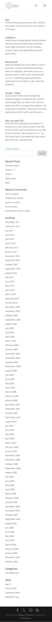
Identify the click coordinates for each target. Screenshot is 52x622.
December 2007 (12, 404)
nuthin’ (8, 174)
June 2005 (9, 532)
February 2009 (12, 345)
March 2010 (10, 294)
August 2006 (11, 472)
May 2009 (9, 332)
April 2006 (10, 489)
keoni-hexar (11, 62)
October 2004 (11, 561)
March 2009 (10, 341)
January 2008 (11, 400)
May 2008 (9, 383)
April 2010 (10, 290)
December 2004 (12, 557)
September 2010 (13, 268)
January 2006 (11, 502)
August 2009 (11, 324)
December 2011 (12, 222)
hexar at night (23, 210)
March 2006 (10, 493)
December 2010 (12, 256)
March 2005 (10, 544)
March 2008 (10, 392)
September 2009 (13, 319)
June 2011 (9, 235)
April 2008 (10, 387)
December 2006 (12, 455)
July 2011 (9, 230)
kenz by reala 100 (14, 120)
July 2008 (9, 375)
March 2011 (10, 243)
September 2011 (13, 226)
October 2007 (11, 413)
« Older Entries (12, 149)
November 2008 (12, 358)
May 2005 (9, 536)
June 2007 (9, 430)
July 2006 (9, 476)
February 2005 (12, 549)
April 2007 (10, 438)
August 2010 (11, 273)
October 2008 (11, 362)
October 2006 (11, 464)
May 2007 (9, 434)
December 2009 (12, 307)
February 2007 (12, 447)
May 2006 (9, 485)
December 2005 (12, 506)
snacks (15, 193)
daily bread (10, 178)
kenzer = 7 (10, 170)
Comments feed (12, 592)
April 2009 (10, 336)
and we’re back (12, 165)
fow (7, 19)
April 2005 (10, 540)
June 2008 (9, 379)
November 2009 (12, 311)
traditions (10, 37)
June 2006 (9, 481)
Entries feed (11, 588)
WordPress (26, 618)
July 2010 (9, 277)
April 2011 (10, 239)
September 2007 (13, 417)
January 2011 (11, 252)
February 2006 (12, 498)
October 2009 (11, 315)
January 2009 (11, 349)
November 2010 (12, 260)
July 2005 (9, 527)
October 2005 (11, 515)
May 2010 (9, 285)
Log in (8, 584)
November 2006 (12, 459)
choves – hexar (13, 93)
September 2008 (13, 366)
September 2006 (13, 468)
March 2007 (10, 442)
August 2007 (11, 421)
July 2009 (9, 328)
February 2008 (12, 396)
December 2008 (12, 353)
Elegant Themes (25, 615)
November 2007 (12, 408)
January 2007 (11, 451)
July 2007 (9, 426)
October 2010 (11, 264)
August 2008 (11, 370)
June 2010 (9, 281)
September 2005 (13, 519)
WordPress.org (12, 597)
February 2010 (12, 298)
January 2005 (11, 553)
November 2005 (12, 510)
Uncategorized (12, 573)
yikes (7, 182)
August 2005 (11, 523)
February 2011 (12, 247)
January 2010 (11, 302)
